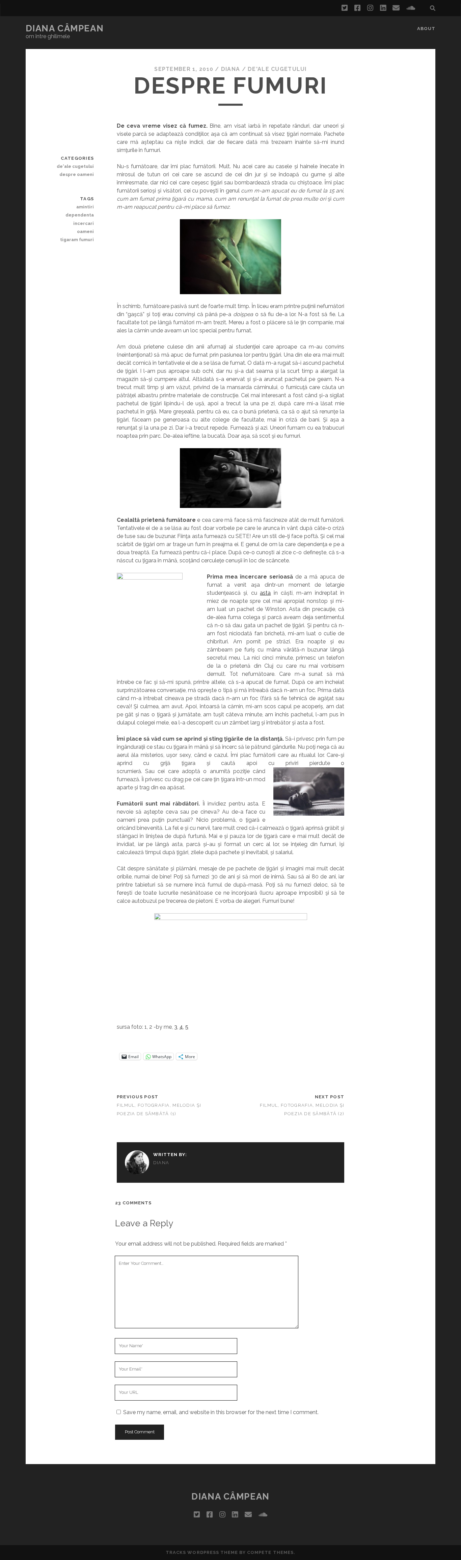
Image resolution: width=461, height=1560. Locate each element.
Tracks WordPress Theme (202, 1552)
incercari (83, 223)
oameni (85, 231)
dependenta (79, 215)
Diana (230, 69)
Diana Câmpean (65, 28)
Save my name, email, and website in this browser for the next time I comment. (221, 1412)
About (426, 28)
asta (265, 593)
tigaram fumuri (77, 239)
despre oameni (76, 174)
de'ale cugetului (277, 69)
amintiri (85, 206)
